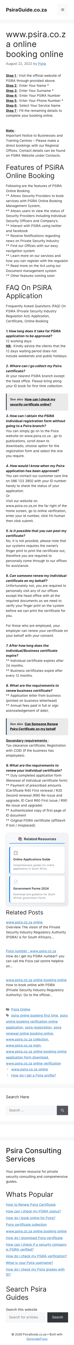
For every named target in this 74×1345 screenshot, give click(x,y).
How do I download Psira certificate (34, 1238)
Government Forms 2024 (31, 888)
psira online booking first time (34, 1015)
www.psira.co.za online (24, 922)
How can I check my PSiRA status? (33, 1211)
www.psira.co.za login (23, 1045)
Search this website (21, 1310)
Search (57, 1317)
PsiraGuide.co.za (26, 10)
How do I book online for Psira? (30, 1218)
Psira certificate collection (26, 1225)
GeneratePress (37, 1339)
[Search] (62, 1110)
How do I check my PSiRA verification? (36, 1256)
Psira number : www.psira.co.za (31, 951)
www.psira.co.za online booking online (36, 980)
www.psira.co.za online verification (33, 1063)
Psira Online (20, 1009)
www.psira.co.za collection (27, 1039)
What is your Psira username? (29, 1263)
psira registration (38, 1027)
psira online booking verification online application (37, 1021)
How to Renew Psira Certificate (31, 1205)
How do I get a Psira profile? (33, 1075)
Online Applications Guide (31, 859)
